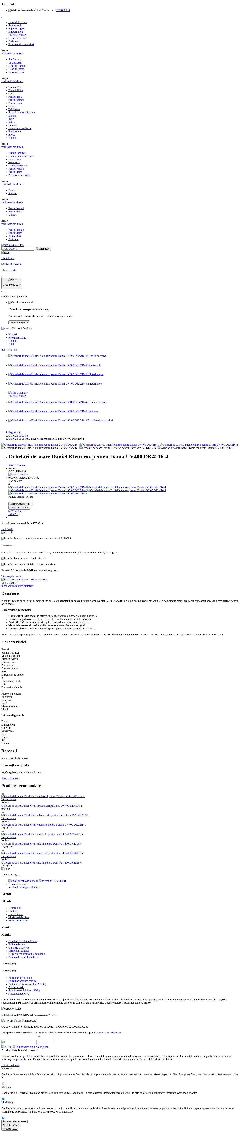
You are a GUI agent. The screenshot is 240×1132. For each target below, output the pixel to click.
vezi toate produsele (12, 53)
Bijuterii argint (16, 28)
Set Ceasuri (14, 59)
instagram (17, 585)
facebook (6, 585)
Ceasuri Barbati (17, 65)
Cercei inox (14, 159)
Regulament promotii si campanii (26, 953)
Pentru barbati (16, 99)
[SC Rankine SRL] (12, 245)
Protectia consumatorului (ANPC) (27, 984)
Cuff (11, 93)
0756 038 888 (9, 349)
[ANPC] (6, 1046)
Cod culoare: (15, 480)
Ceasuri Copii (16, 72)
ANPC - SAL (16, 987)
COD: (11, 471)
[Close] (2, 17)
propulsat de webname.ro (109, 1032)
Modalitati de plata (18, 917)
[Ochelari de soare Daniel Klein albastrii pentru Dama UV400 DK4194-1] (43, 796)
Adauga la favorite (19, 507)
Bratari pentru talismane (21, 112)
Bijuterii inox (15, 31)
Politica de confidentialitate (23, 957)
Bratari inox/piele (18, 152)
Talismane (14, 109)
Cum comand (15, 914)
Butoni (12, 137)
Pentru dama (15, 96)
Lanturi (12, 125)
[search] (43, 249)
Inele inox (14, 162)
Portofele (13, 239)
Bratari (12, 115)
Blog (11, 343)
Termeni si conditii (18, 950)
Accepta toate (10, 1128)
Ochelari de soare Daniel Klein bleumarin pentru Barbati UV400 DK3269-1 (43, 824)
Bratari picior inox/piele (21, 156)
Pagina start (14, 432)
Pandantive (14, 131)
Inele (11, 118)
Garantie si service (18, 947)
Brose (11, 134)
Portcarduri (14, 236)
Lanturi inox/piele (18, 165)
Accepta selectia (11, 1125)
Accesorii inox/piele (19, 174)
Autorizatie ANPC (18, 993)
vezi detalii (7, 529)
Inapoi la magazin (19, 322)
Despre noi (14, 907)
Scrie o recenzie (17, 465)
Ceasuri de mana (17, 22)
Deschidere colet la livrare (22, 941)
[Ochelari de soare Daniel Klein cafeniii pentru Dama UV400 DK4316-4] (42, 834)
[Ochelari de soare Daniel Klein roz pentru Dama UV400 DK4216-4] (40, 444)
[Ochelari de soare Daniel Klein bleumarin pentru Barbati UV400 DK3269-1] (45, 815)
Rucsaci (12, 193)
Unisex (12, 214)
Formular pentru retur (20, 977)
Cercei (12, 106)
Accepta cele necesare (14, 1121)
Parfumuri (14, 41)
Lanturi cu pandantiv (19, 128)
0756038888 (63, 10)
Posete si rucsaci (17, 34)
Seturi (11, 121)
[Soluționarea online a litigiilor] (30, 1046)
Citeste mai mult (10, 1065)
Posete (12, 190)
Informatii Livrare (18, 920)
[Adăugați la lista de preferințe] (2, 794)
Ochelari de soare (18, 38)
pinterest (28, 585)
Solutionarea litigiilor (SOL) (24, 990)
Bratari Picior (15, 90)
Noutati (12, 334)
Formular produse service (22, 980)
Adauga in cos (24, 504)
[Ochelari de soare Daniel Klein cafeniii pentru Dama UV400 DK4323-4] (42, 853)
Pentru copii (15, 102)
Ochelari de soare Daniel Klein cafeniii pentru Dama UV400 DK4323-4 (41, 862)
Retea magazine (17, 337)
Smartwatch (15, 25)
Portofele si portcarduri (21, 44)
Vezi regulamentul (11, 576)
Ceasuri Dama (16, 68)
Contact (12, 340)
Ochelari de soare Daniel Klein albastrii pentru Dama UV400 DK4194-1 (41, 805)
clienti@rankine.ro (27, 880)
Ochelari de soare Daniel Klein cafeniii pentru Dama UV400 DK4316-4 (41, 843)
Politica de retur (17, 944)
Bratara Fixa (15, 87)
